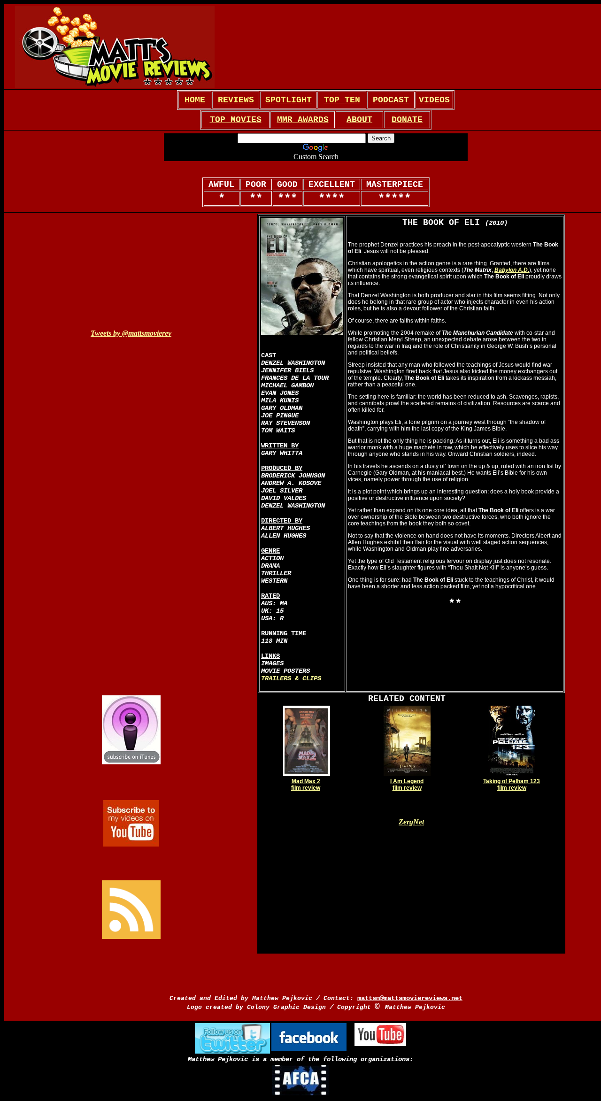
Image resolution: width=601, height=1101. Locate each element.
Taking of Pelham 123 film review (511, 784)
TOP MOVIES (236, 119)
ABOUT (359, 119)
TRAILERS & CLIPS (291, 678)
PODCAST (391, 100)
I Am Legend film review (407, 784)
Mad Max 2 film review (305, 784)
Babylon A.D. (511, 270)
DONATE (407, 119)
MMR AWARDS (303, 119)
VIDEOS (434, 100)
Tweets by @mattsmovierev (131, 333)
